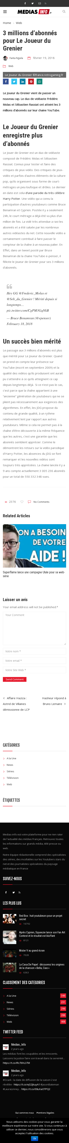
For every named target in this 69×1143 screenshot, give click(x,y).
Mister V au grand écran (32, 950)
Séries (10, 771)
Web (19, 23)
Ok (34, 1138)
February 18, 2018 (19, 323)
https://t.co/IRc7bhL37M (16, 1063)
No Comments (41, 501)
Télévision (13, 778)
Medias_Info (18, 1044)
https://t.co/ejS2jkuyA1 (27, 1084)
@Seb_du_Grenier (19, 299)
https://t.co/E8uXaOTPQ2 (35, 1089)
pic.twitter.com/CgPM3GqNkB (28, 310)
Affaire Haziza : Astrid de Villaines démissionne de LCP (16, 703)
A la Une (11, 758)
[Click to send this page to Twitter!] (14, 81)
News (10, 765)
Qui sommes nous (24, 1112)
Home (7, 23)
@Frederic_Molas (31, 293)
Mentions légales (45, 1112)
